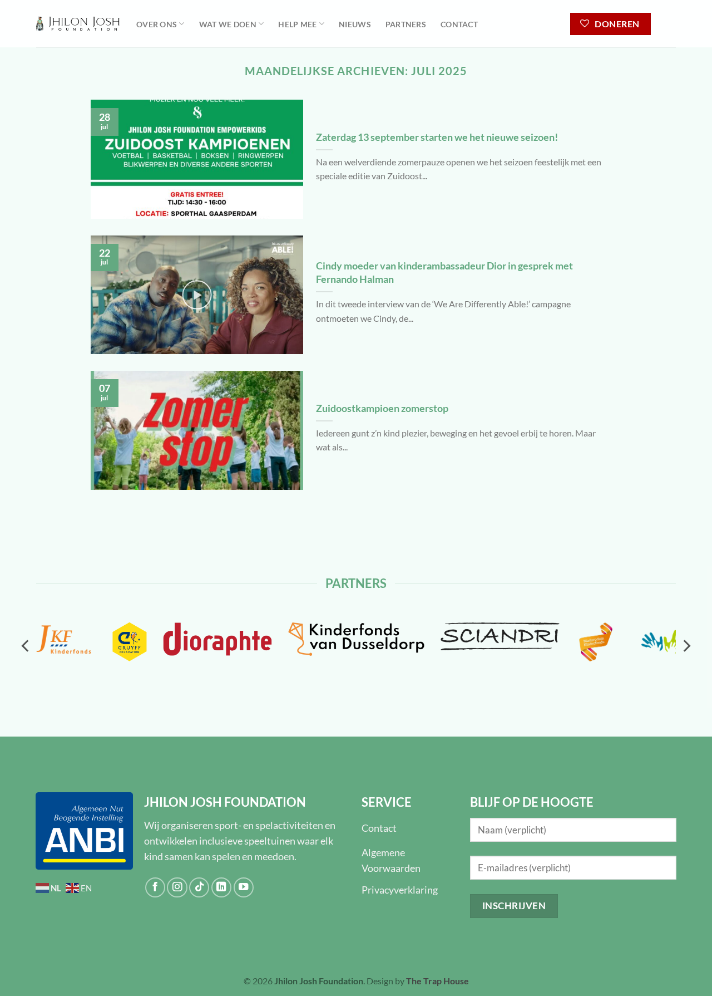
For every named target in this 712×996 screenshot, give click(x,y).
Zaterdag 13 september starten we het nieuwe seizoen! (437, 137)
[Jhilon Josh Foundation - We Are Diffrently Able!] (78, 24)
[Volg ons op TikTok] (199, 887)
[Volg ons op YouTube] (244, 887)
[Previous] (26, 646)
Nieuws (355, 24)
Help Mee (297, 24)
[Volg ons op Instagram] (177, 887)
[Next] (686, 646)
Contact (459, 24)
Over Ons (156, 24)
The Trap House (437, 980)
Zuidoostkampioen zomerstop (382, 408)
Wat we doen (227, 24)
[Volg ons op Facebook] (155, 887)
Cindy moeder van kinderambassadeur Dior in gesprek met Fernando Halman (444, 272)
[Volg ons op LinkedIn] (221, 887)
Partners (405, 24)
